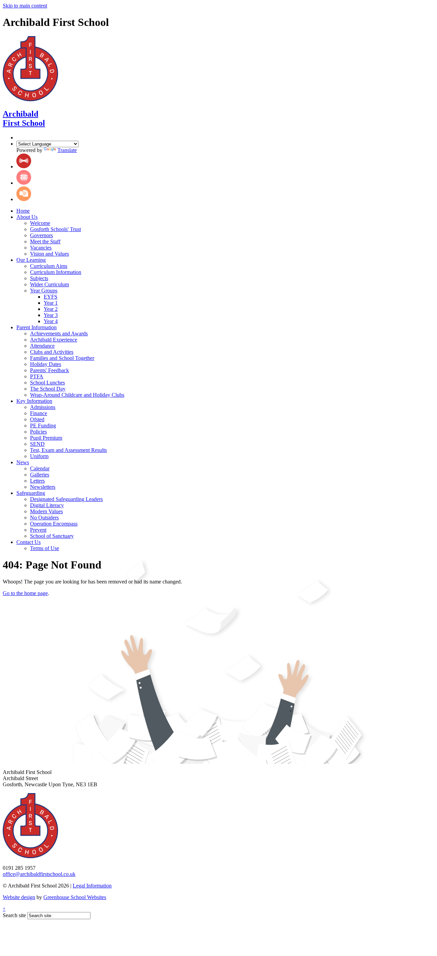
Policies (38, 432)
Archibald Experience (53, 340)
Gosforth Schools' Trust (55, 229)
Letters (37, 481)
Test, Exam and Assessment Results (68, 450)
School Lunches (47, 382)
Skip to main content (25, 6)
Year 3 (51, 315)
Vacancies (41, 248)
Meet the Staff (45, 241)
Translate (67, 150)
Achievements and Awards (59, 333)
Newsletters (42, 487)
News (22, 462)
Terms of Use (44, 548)
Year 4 (51, 321)
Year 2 (51, 309)
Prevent (38, 530)
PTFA (36, 376)
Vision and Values (49, 254)
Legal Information (92, 886)
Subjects (39, 278)
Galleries (39, 474)
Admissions (42, 407)
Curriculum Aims (48, 266)
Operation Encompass (53, 524)
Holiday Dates (45, 364)
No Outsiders (44, 517)
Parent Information (36, 327)
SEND (37, 444)
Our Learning (31, 260)
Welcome (40, 223)
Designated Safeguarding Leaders (66, 499)
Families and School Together (62, 358)
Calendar (40, 468)
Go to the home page (25, 593)
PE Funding (43, 425)
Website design (19, 897)
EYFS (50, 297)
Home (23, 211)
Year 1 (51, 303)
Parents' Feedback (49, 370)
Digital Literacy (47, 505)
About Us (27, 217)
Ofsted (37, 419)
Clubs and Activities (51, 352)
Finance (38, 413)
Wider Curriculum (49, 284)
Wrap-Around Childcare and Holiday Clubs (77, 395)
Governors (41, 235)
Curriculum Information (55, 272)
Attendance (42, 346)
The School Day (48, 389)
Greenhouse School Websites (74, 897)
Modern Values (46, 511)
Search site (14, 915)
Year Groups (43, 290)
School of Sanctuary (52, 536)
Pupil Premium (46, 438)
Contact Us (28, 542)
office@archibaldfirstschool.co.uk (39, 874)
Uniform (39, 456)
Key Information (34, 401)
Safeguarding (30, 493)
